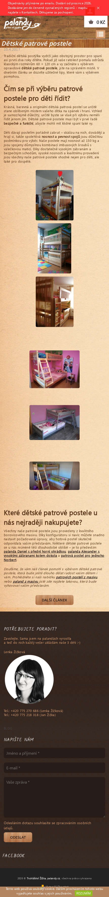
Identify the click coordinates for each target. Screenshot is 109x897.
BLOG (8, 728)
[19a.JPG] (55, 194)
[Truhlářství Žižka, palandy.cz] (22, 22)
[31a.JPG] (55, 300)
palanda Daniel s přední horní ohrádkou (35, 551)
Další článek (54, 600)
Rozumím (83, 893)
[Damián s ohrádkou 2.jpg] (54, 362)
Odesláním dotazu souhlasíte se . (47, 825)
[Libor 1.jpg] (54, 464)
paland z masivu (25, 581)
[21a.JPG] (54, 247)
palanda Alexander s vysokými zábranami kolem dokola (52, 553)
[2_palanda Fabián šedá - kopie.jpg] (54, 414)
